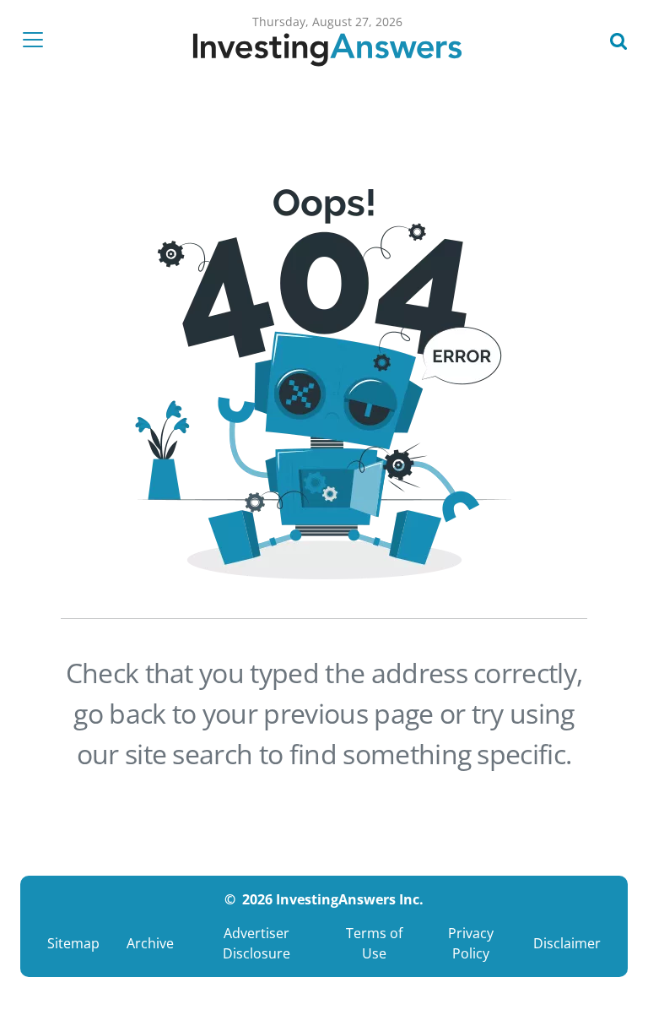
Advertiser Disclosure (256, 943)
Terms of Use (374, 943)
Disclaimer (567, 943)
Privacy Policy (471, 943)
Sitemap (73, 943)
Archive (150, 943)
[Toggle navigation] (38, 39)
